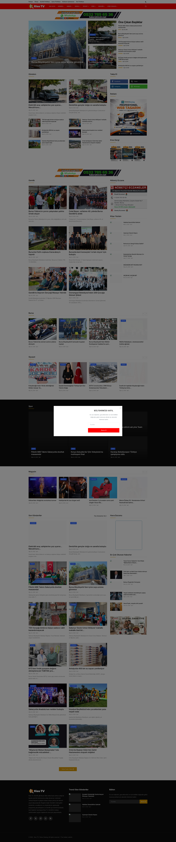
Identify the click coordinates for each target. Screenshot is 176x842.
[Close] (120, 408)
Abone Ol (103, 430)
